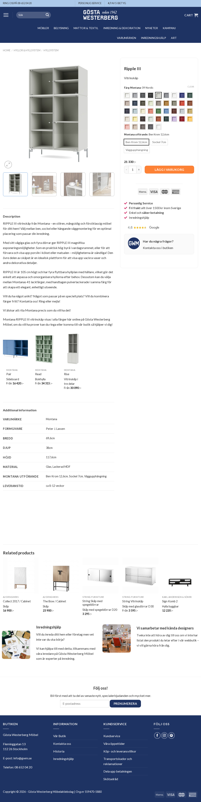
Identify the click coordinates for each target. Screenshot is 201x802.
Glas (48, 466)
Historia (58, 751)
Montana (51, 419)
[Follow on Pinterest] (171, 735)
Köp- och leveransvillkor (119, 751)
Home (6, 50)
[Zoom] (8, 164)
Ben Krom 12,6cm (57, 476)
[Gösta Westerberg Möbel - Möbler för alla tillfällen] (100, 15)
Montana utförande (136, 134)
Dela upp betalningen (117, 771)
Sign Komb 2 (170, 601)
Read (38, 374)
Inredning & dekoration (121, 28)
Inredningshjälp (153, 38)
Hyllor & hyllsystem (27, 50)
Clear (190, 86)
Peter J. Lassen (55, 428)
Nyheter (151, 28)
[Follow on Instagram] (164, 735)
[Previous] (10, 114)
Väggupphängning (95, 476)
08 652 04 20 (23, 767)
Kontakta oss (62, 743)
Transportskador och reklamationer (117, 761)
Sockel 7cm (76, 476)
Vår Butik (59, 736)
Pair (8, 374)
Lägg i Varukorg (169, 169)
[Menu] (6, 14)
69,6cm (50, 438)
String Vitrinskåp (132, 601)
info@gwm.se (22, 758)
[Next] (107, 114)
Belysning (61, 28)
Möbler (43, 28)
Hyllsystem (51, 50)
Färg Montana (132, 87)
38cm (49, 447)
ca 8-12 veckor (55, 485)
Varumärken (126, 38)
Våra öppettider (114, 743)
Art (174, 38)
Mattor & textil (86, 28)
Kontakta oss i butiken (158, 248)
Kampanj (169, 28)
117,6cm (51, 457)
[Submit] (47, 15)
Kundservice (111, 736)
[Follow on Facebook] (157, 735)
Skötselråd (110, 779)
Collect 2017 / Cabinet (17, 601)
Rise (66, 374)
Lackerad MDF (61, 466)
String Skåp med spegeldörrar (92, 602)
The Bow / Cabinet (54, 601)
